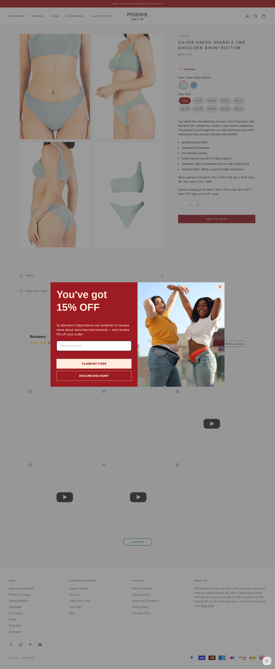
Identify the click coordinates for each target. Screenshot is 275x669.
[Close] (220, 286)
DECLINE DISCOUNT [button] (94, 376)
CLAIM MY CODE (94, 363)
